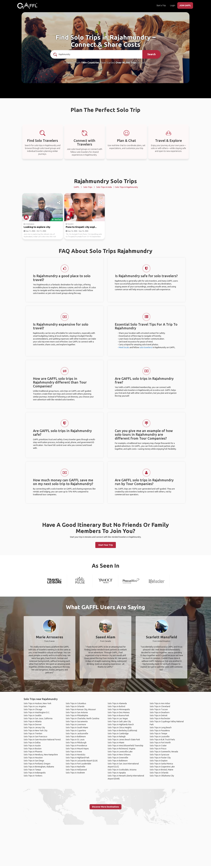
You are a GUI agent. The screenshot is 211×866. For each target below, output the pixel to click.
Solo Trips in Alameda (117, 703)
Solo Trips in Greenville (118, 757)
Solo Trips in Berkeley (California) (122, 730)
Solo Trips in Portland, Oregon (37, 763)
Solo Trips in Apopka (117, 773)
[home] (27, 5)
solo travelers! (146, 347)
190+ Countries (90, 62)
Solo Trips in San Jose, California (38, 718)
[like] (59, 198)
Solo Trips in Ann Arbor (160, 703)
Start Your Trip (105, 545)
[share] (59, 202)
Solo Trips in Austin (32, 745)
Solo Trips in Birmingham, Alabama (39, 766)
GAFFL (76, 187)
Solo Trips (87, 187)
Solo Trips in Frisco (158, 748)
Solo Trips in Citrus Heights (120, 727)
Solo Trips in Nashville (75, 766)
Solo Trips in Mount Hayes (77, 748)
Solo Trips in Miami (116, 742)
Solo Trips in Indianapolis (35, 773)
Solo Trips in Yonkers (33, 776)
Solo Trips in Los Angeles (35, 706)
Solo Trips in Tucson (159, 709)
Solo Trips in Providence (76, 745)
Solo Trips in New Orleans (119, 754)
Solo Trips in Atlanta (32, 721)
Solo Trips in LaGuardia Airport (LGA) (81, 760)
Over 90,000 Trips (126, 62)
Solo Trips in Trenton (33, 733)
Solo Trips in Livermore (76, 724)
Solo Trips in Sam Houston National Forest (42, 739)
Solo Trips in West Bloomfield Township (125, 745)
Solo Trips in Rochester (160, 718)
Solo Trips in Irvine (74, 751)
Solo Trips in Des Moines (119, 712)
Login (172, 5)
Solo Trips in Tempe (158, 733)
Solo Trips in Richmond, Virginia (121, 748)
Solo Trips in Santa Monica (161, 763)
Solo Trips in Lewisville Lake (120, 751)
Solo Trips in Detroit (158, 715)
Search (151, 54)
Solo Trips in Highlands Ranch (121, 724)
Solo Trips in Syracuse (159, 754)
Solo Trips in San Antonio (77, 712)
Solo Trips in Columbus (76, 703)
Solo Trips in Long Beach (161, 727)
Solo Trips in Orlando (75, 706)
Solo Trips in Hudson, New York (37, 703)
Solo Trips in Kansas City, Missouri (81, 709)
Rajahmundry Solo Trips (105, 181)
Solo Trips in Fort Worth (160, 742)
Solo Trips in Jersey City (34, 727)
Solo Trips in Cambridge (118, 733)
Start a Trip (161, 5)
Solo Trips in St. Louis (75, 739)
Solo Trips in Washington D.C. (37, 712)
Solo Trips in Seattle (32, 715)
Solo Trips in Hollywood (76, 770)
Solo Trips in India (104, 187)
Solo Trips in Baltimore (76, 736)
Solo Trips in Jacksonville (77, 733)
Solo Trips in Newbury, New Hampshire (41, 754)
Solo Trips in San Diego (34, 760)
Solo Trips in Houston (33, 757)
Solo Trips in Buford (116, 706)
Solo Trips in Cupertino (76, 730)
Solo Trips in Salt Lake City (119, 721)
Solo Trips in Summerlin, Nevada (164, 751)
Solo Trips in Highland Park (77, 757)
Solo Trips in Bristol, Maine (161, 770)
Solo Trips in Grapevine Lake (162, 766)
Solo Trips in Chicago (33, 709)
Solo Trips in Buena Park (118, 715)
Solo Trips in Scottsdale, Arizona (122, 770)
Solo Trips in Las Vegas (118, 718)
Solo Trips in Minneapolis (119, 709)
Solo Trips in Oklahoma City (162, 776)
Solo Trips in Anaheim (75, 773)
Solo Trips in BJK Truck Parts (162, 739)
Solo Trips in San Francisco (35, 736)
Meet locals (124, 347)
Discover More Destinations (105, 807)
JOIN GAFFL (185, 5)
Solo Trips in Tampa (32, 770)
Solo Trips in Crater (158, 745)
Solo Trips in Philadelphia (77, 715)
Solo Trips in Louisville (160, 736)
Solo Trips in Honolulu (75, 754)
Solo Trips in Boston (32, 748)
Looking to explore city (37, 227)
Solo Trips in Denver (33, 724)
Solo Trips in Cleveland (160, 706)
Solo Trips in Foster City (160, 757)
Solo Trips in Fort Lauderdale (78, 763)
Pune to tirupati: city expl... (81, 227)
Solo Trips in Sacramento (77, 721)
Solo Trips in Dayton (159, 760)
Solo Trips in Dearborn (160, 712)
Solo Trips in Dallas (32, 742)
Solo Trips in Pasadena (160, 730)
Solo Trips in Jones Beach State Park (124, 739)
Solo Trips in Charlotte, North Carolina (82, 718)
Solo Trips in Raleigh (117, 736)
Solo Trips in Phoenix (33, 751)
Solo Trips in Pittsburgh (76, 742)
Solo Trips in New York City (35, 730)
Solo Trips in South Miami (77, 727)
